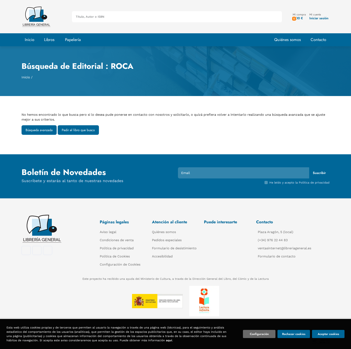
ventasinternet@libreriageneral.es (284, 248)
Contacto (318, 40)
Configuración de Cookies (120, 264)
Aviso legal (108, 232)
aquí (169, 340)
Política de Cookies (115, 256)
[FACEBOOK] (26, 250)
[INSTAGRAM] (36, 250)
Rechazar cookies (293, 334)
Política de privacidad (117, 248)
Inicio (26, 77)
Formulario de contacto (277, 256)
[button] (299, 16)
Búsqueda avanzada (39, 130)
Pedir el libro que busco (78, 130)
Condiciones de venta (117, 240)
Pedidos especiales (167, 240)
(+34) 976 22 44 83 (273, 240)
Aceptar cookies (328, 334)
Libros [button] (49, 40)
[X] (47, 250)
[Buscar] (275, 16)
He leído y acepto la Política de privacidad (299, 182)
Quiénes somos (287, 40)
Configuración (259, 334)
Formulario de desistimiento (174, 248)
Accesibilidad (162, 256)
